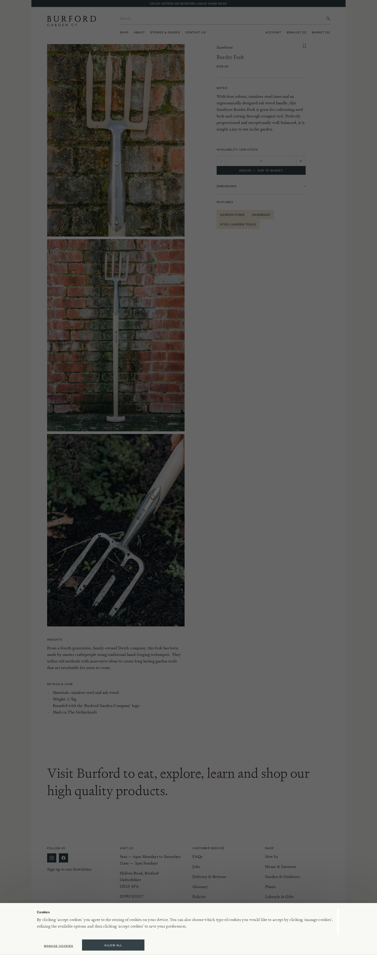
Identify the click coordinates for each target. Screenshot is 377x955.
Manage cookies (58, 946)
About (139, 32)
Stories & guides (165, 32)
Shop (124, 32)
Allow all (113, 945)
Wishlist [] (296, 32)
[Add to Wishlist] (304, 46)
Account (273, 32)
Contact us (195, 32)
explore (180, 773)
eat (146, 773)
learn (221, 773)
